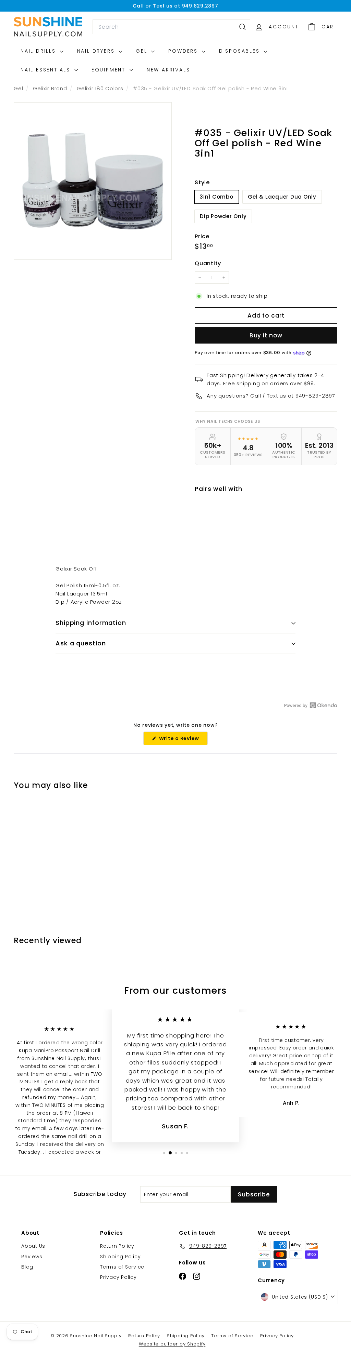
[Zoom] (92, 181)
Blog (27, 1266)
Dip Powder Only (223, 216)
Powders (184, 51)
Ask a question (81, 643)
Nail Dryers (97, 51)
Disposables (240, 51)
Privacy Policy (118, 1277)
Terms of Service (122, 1266)
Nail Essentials (47, 69)
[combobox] (171, 27)
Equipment (110, 69)
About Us (33, 1246)
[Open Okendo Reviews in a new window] (310, 705)
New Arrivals (168, 69)
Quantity (208, 263)
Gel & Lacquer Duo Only (282, 196)
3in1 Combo (216, 196)
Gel (142, 51)
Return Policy (117, 1246)
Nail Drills (39, 51)
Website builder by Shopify (172, 1344)
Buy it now (266, 335)
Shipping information (91, 622)
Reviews (31, 1256)
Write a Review (183, 740)
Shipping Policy (120, 1256)
